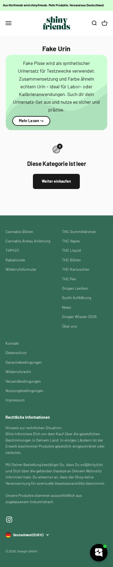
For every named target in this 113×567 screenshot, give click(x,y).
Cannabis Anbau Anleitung (27, 241)
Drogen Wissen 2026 (79, 316)
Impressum (15, 400)
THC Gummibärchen (79, 231)
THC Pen (69, 278)
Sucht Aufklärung (76, 297)
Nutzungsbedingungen (24, 390)
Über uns (69, 326)
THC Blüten (71, 260)
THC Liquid (71, 250)
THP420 (12, 250)
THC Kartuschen (75, 269)
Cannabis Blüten (19, 231)
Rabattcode (15, 260)
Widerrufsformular (20, 269)
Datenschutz (16, 352)
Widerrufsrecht (18, 371)
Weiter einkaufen (56, 181)
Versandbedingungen (23, 381)
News (66, 307)
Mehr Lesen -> (31, 120)
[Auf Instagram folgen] (9, 519)
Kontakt (12, 343)
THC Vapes (71, 241)
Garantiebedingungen (23, 362)
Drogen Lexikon (75, 288)
